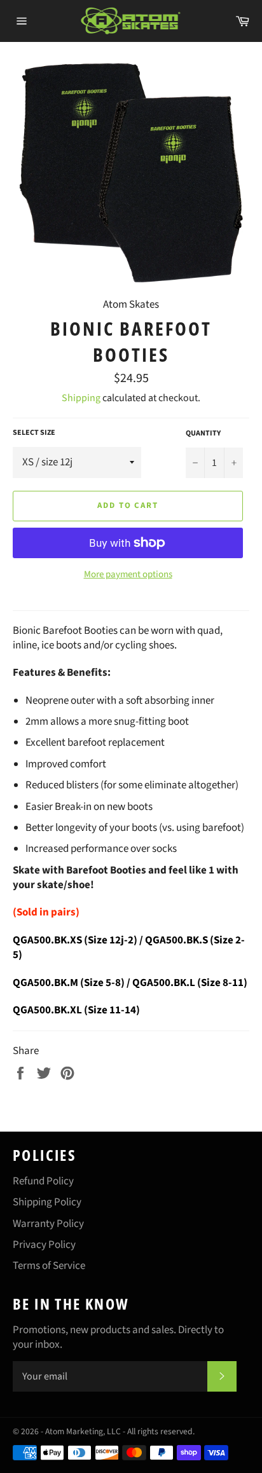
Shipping (81, 398)
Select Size (34, 433)
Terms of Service (49, 1265)
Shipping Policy (47, 1202)
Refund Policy (43, 1181)
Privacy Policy (44, 1244)
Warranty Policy (48, 1223)
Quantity (203, 433)
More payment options (128, 574)
